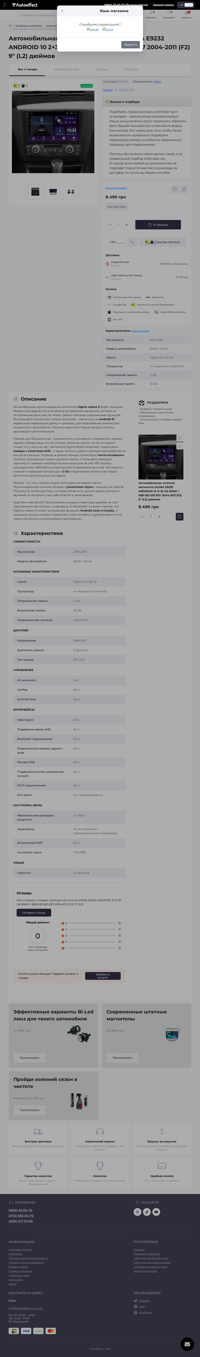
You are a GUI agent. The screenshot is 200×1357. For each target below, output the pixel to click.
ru (111, 29)
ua (96, 29)
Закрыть (130, 44)
